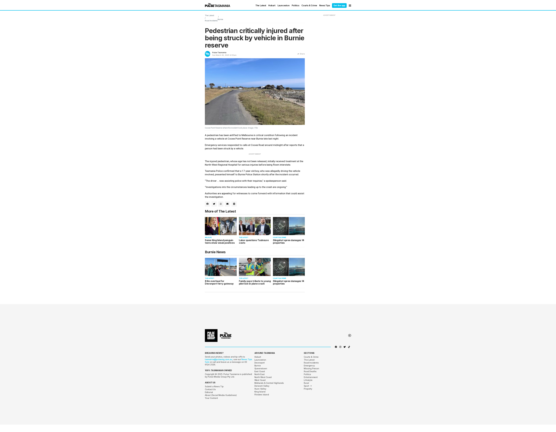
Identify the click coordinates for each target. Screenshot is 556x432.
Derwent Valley (261, 386)
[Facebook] (336, 347)
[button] (217, 5)
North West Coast (263, 377)
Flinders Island (261, 394)
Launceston (284, 5)
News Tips (324, 5)
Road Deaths (310, 371)
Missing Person (311, 368)
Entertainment (311, 377)
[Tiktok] (349, 347)
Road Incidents (211, 21)
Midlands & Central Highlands (269, 383)
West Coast (260, 380)
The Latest (260, 5)
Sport (306, 386)
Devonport (259, 362)
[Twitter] (344, 347)
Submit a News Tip (214, 386)
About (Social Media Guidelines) (221, 395)
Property (308, 389)
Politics (295, 5)
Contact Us (210, 389)
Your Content (211, 398)
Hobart (271, 5)
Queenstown (260, 368)
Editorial (209, 392)
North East (259, 374)
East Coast (259, 371)
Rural (306, 383)
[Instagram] (340, 347)
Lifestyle (308, 380)
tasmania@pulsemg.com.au (218, 359)
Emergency (309, 365)
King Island (259, 391)
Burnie (220, 19)
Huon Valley (260, 389)
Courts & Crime (309, 5)
